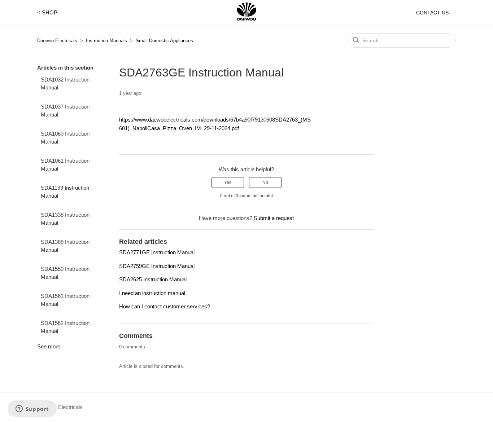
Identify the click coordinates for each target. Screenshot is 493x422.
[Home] (246, 19)
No (265, 182)
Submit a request (274, 218)
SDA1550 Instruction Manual (65, 273)
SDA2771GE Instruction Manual (157, 252)
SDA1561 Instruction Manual (65, 300)
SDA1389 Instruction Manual (65, 246)
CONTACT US (432, 13)
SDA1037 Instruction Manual (65, 111)
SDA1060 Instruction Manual (65, 138)
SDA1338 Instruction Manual (65, 219)
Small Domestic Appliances (164, 40)
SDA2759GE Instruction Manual (157, 266)
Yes (227, 182)
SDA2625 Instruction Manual (153, 279)
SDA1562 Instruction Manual (65, 327)
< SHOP (47, 12)
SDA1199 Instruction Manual (65, 192)
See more (48, 346)
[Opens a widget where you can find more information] (32, 409)
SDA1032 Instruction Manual (65, 83)
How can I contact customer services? (164, 306)
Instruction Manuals (106, 40)
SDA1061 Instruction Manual (65, 165)
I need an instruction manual (152, 293)
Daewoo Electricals (57, 40)
